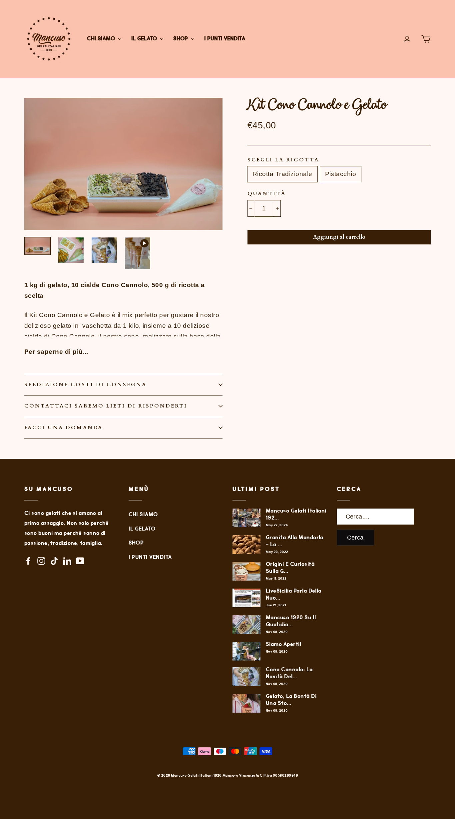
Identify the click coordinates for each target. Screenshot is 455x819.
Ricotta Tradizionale (282, 173)
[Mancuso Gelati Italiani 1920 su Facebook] (28, 560)
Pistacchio (340, 173)
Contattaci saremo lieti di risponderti (106, 406)
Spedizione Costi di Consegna (85, 384)
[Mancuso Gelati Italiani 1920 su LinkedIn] (67, 560)
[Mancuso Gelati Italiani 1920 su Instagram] (41, 560)
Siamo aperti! (283, 644)
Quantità (266, 194)
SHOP (181, 39)
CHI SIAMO (101, 39)
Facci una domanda (63, 427)
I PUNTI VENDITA (224, 39)
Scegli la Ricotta (283, 160)
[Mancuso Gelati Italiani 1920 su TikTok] (54, 560)
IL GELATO (144, 39)
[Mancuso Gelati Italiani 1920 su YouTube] (80, 560)
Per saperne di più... (56, 351)
